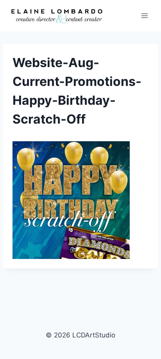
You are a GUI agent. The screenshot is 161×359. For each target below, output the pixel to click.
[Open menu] (144, 15)
